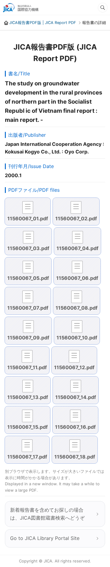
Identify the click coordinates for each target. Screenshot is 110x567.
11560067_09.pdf (28, 338)
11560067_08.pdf (76, 308)
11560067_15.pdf (27, 427)
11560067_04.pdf (77, 248)
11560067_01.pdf (27, 218)
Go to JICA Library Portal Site (44, 538)
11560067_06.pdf (77, 278)
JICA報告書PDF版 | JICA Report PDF (42, 22)
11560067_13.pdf (27, 397)
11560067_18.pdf (74, 457)
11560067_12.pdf (74, 367)
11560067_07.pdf (27, 308)
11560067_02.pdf (76, 218)
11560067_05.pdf (28, 278)
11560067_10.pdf (77, 338)
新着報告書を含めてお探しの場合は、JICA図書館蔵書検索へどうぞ (47, 514)
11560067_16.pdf (75, 427)
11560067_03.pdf (28, 248)
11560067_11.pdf (27, 367)
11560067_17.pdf (27, 457)
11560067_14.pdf (75, 397)
